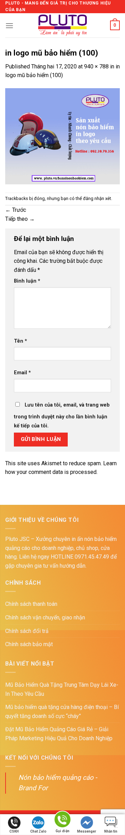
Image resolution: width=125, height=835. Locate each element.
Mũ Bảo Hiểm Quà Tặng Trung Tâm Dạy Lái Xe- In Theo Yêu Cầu (61, 689)
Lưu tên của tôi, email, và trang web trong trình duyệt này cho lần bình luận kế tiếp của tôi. (62, 415)
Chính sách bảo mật (29, 644)
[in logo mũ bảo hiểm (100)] (62, 135)
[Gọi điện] (62, 820)
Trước (15, 210)
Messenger (86, 831)
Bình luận (27, 281)
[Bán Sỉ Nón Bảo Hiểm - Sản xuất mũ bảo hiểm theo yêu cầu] (62, 25)
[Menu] (9, 25)
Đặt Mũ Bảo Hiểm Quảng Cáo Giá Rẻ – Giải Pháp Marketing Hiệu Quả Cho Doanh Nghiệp (58, 734)
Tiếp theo (20, 219)
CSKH (14, 831)
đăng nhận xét (97, 198)
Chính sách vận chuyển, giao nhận (45, 617)
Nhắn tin (110, 831)
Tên (20, 341)
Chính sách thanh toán (31, 604)
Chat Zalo (38, 831)
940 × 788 (96, 66)
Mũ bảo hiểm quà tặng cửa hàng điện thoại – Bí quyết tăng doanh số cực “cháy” (62, 711)
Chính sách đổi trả (27, 631)
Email (22, 373)
